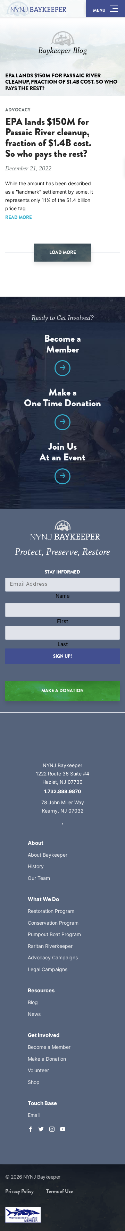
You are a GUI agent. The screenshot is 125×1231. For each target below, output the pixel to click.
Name (63, 596)
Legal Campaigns (47, 969)
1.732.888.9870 (62, 791)
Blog (33, 1002)
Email (34, 1115)
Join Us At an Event (62, 452)
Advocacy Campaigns (53, 957)
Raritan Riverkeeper (50, 946)
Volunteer (38, 1070)
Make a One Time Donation (62, 398)
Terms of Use (59, 1191)
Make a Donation (47, 1059)
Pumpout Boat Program (54, 934)
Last (63, 644)
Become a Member (62, 344)
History (36, 866)
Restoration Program (51, 911)
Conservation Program (53, 923)
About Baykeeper (47, 855)
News (34, 1014)
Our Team (39, 878)
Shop (34, 1082)
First (62, 621)
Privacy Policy (19, 1191)
